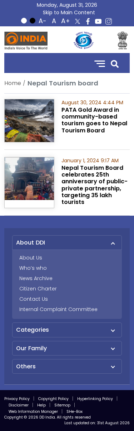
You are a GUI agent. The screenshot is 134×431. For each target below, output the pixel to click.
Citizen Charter (38, 288)
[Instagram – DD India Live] (108, 21)
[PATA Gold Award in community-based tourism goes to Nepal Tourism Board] (29, 120)
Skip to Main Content (69, 12)
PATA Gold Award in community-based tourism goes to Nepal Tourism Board (94, 120)
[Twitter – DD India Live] (77, 21)
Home (12, 83)
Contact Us (33, 299)
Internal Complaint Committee (58, 309)
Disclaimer (19, 405)
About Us (30, 257)
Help (41, 405)
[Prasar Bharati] (83, 40)
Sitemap (62, 405)
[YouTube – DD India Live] (98, 21)
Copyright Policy (53, 398)
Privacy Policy (17, 398)
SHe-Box (74, 411)
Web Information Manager (33, 411)
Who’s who (33, 268)
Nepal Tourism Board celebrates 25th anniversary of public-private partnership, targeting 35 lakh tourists (94, 185)
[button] (115, 63)
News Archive (36, 278)
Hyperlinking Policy (95, 398)
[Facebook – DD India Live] (88, 21)
